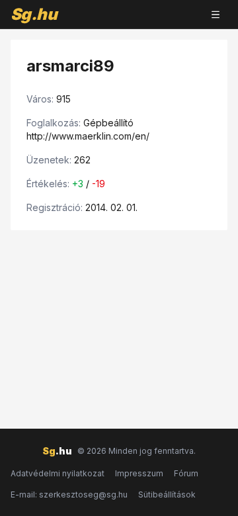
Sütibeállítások (167, 494)
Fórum (186, 473)
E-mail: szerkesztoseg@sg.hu (69, 494)
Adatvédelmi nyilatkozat (57, 473)
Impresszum (139, 473)
